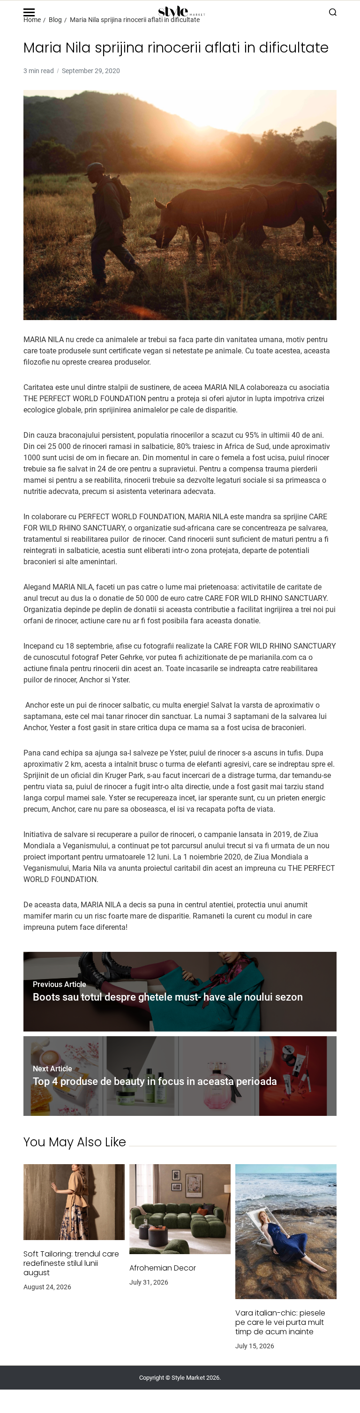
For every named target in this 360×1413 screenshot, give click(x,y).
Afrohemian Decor (162, 1268)
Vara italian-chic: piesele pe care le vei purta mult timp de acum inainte (280, 1322)
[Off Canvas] (29, 12)
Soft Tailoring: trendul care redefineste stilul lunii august (71, 1263)
